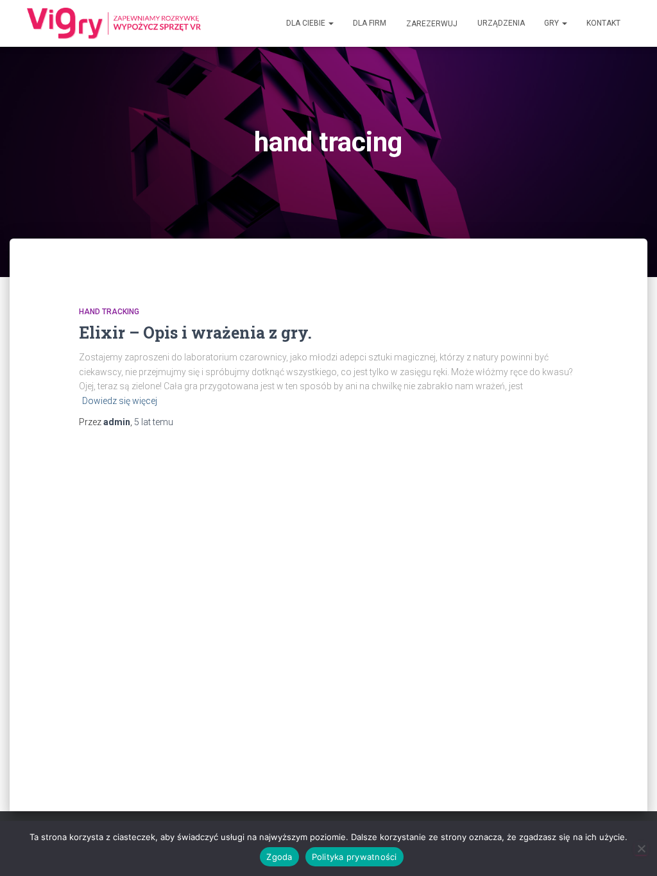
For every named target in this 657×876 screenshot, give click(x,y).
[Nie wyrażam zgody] (641, 848)
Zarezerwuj (431, 23)
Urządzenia (501, 23)
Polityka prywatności (354, 857)
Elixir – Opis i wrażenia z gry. (195, 332)
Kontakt (603, 23)
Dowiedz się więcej (119, 401)
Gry (552, 23)
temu (153, 422)
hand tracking (109, 311)
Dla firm (369, 23)
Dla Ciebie (306, 23)
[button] (330, 23)
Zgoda (279, 857)
